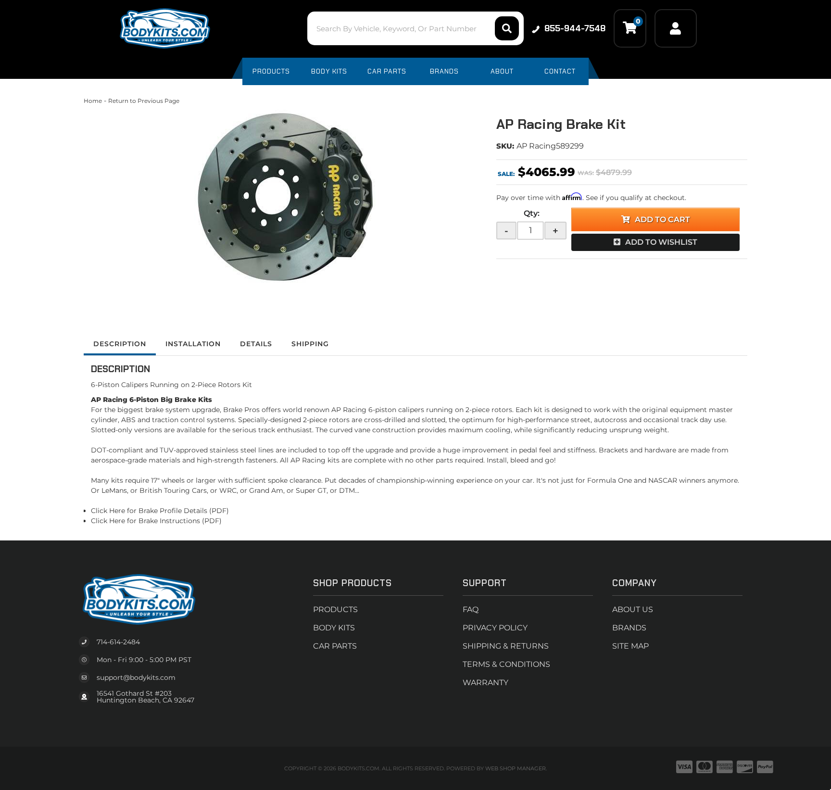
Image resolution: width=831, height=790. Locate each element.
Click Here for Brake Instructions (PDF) (156, 520)
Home (93, 100)
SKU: (505, 145)
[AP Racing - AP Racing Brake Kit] (283, 197)
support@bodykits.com (136, 677)
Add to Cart (662, 219)
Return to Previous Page (143, 100)
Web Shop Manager (515, 768)
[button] (415, 28)
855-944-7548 (574, 28)
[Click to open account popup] (676, 28)
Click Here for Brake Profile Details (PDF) (160, 510)
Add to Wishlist (661, 242)
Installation (193, 343)
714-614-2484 (118, 642)
